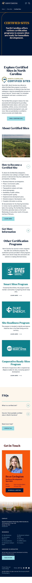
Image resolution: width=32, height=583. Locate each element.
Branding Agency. (6, 573)
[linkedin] (26, 568)
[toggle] (16, 166)
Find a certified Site (16, 118)
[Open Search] (29, 3)
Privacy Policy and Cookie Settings (6, 567)
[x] (21, 568)
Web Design (21, 571)
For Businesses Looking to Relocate (23, 536)
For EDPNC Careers (21, 541)
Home (3, 9)
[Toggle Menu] (26, 3)
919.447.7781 (17, 486)
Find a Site (9, 9)
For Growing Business (7, 541)
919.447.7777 (5, 526)
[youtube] (29, 568)
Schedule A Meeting (14, 490)
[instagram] (23, 568)
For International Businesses (6, 538)
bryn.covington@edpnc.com (20, 484)
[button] (16, 405)
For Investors (20, 543)
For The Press (20, 539)
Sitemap (16, 568)
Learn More (8, 219)
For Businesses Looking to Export (8, 543)
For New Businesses (6, 535)
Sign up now (8, 558)
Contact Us (8, 428)
